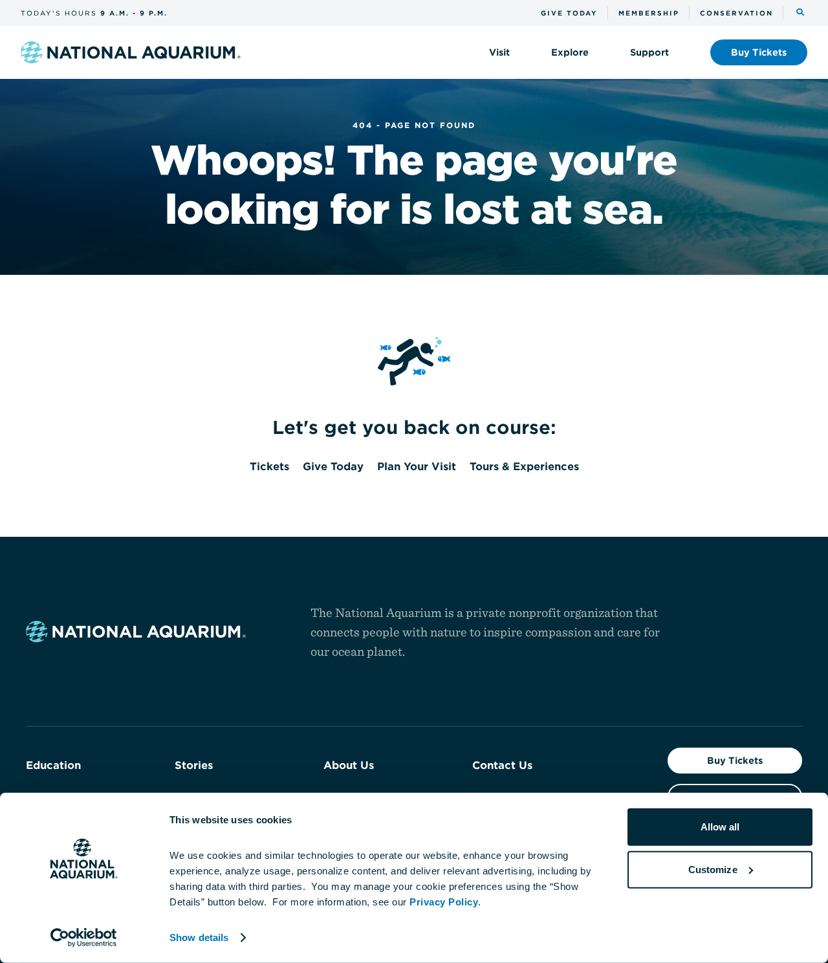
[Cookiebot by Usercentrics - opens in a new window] (83, 937)
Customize (712, 868)
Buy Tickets (735, 760)
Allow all (720, 826)
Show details (198, 937)
